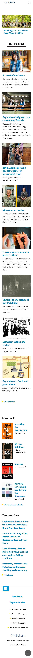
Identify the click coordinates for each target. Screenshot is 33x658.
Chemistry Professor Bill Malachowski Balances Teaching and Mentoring (14, 567)
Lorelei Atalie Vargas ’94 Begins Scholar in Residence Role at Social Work (14, 538)
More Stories (10, 402)
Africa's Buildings (19, 445)
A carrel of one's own (13, 75)
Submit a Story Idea (19, 618)
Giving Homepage (19, 623)
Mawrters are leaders (13, 210)
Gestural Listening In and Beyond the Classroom (20, 489)
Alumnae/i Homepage (19, 614)
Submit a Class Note (19, 609)
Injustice (18, 463)
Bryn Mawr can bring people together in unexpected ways (14, 171)
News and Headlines (18, 645)
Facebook (5, 589)
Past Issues (17, 597)
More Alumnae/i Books (14, 505)
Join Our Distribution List (19, 628)
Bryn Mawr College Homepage (18, 640)
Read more (9, 575)
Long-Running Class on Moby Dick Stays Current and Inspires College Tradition (15, 553)
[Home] (8, 1)
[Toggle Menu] (29, 2)
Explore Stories (17, 602)
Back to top (28, 653)
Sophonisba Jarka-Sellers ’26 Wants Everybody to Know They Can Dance (15, 524)
